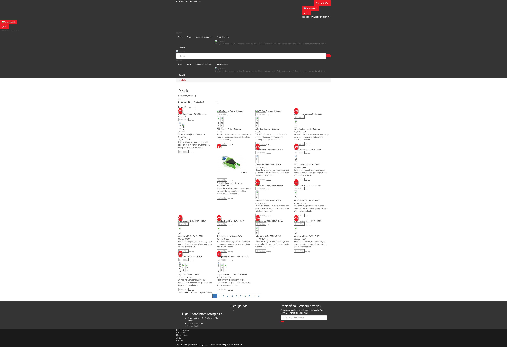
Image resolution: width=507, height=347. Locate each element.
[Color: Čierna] (295, 123)
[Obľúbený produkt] (190, 120)
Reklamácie (181, 332)
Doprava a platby (250, 43)
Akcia (183, 80)
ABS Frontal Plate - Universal (229, 129)
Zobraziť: (182, 107)
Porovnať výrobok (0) (187, 95)
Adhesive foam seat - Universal (307, 129)
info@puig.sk (192, 326)
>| (258, 296)
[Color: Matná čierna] (222, 121)
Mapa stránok (182, 335)
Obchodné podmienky (267, 43)
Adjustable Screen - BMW (189, 274)
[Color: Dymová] (183, 267)
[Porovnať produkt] (193, 120)
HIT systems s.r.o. (234, 344)
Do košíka (183, 119)
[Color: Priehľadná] (183, 127)
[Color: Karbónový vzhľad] (179, 127)
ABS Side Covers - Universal (267, 129)
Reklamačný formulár (286, 43)
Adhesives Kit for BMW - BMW (268, 164)
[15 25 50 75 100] (191, 107)
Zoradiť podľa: (184, 102)
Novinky (179, 340)
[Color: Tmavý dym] (179, 267)
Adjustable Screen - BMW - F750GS (232, 274)
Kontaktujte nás (182, 330)
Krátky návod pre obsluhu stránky (229, 43)
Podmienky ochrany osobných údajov (310, 43)
